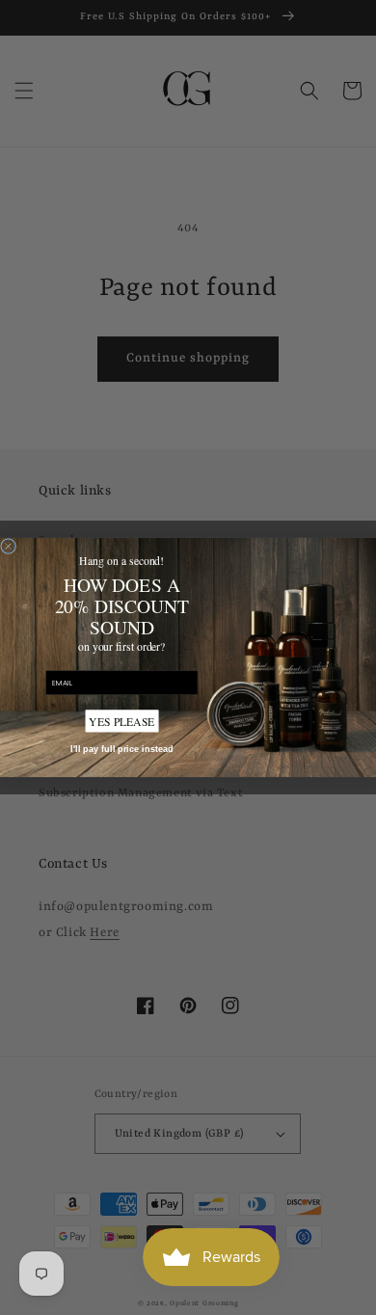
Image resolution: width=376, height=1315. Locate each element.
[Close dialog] (8, 546)
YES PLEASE (121, 721)
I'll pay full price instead (122, 749)
